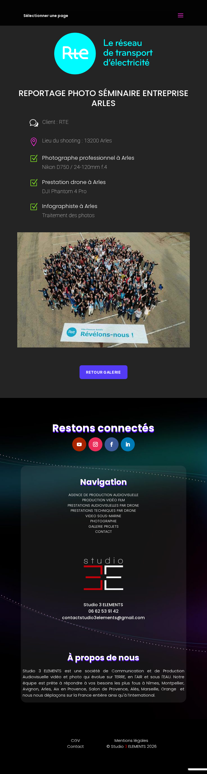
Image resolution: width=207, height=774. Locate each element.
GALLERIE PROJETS (103, 526)
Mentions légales (131, 740)
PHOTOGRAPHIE (103, 521)
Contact (75, 746)
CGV (75, 740)
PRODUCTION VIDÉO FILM (103, 500)
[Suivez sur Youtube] (79, 444)
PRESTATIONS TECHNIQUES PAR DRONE (103, 510)
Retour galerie (103, 372)
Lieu (46, 140)
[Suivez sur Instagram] (95, 444)
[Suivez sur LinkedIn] (128, 444)
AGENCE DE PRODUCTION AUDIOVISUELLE (103, 494)
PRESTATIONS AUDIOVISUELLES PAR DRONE (103, 505)
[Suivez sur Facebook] (112, 444)
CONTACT (103, 531)
